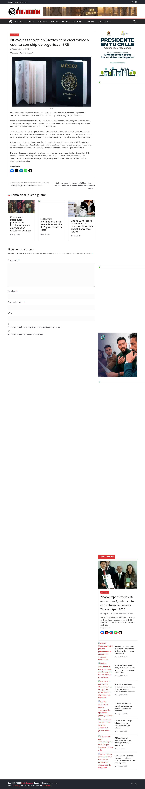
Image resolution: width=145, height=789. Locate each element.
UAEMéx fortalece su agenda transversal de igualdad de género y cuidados (123, 707)
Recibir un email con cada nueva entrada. (25, 334)
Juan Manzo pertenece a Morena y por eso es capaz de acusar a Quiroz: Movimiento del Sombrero (125, 688)
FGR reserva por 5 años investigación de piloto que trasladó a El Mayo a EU (123, 741)
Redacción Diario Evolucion (124, 614)
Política (30, 22)
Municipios (42, 22)
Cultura (65, 22)
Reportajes (77, 22)
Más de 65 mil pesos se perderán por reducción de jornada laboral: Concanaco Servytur (82, 226)
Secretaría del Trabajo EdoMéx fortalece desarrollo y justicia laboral (123, 724)
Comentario (14, 260)
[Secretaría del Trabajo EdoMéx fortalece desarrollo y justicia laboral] (105, 725)
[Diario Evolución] (10, 21)
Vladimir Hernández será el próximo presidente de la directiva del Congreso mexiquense (124, 650)
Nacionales (14, 35)
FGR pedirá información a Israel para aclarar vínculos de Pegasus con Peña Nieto (51, 224)
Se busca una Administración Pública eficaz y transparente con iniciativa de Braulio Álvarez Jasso (74, 185)
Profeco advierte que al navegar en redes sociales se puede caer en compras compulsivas (125, 669)
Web (10, 313)
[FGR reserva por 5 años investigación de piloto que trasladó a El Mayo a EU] (105, 743)
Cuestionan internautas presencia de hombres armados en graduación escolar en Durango (20, 223)
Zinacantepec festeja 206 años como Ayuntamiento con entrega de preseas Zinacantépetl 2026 (117, 603)
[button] (110, 21)
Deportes (55, 22)
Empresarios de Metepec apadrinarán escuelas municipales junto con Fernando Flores (30, 184)
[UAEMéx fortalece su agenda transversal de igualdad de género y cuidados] (105, 708)
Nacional (19, 22)
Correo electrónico (16, 302)
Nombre (12, 291)
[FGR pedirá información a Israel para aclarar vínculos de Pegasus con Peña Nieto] (51, 201)
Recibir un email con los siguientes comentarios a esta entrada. (35, 327)
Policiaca (90, 22)
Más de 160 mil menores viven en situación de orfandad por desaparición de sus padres (125, 759)
